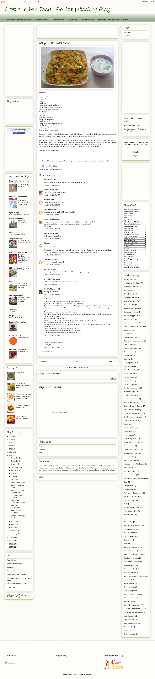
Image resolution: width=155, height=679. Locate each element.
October (14, 464)
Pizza (126, 518)
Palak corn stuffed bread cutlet (17, 491)
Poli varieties (128, 522)
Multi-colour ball (23, 351)
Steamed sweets (130, 601)
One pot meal (128, 486)
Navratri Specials (130, 475)
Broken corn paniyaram (15, 506)
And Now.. (12, 311)
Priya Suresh (48, 209)
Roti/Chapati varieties (131, 562)
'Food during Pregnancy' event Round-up (22, 385)
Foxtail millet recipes (131, 399)
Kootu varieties (129, 446)
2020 (11, 436)
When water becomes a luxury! (19, 214)
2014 (11, 446)
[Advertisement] (80, 31)
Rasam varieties (129, 551)
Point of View (14, 212)
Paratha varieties (130, 500)
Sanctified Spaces (50, 289)
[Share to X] (51, 166)
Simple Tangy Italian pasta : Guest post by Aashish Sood (23, 396)
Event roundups (129, 391)
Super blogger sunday (132, 125)
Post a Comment (47, 352)
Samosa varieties (130, 572)
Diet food (127, 359)
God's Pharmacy (23, 338)
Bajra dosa (14, 479)
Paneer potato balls (18, 482)
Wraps (126, 630)
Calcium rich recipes (131, 323)
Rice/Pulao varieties (55, 169)
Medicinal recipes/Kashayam (134, 464)
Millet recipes (128, 467)
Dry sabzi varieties (130, 370)
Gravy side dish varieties (132, 413)
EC (45, 243)
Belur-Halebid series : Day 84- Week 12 (23, 286)
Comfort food (128, 344)
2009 (11, 541)
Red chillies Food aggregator (17, 574)
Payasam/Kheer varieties (133, 507)
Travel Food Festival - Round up (23, 406)
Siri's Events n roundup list (16, 584)
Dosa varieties (129, 366)
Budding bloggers (130, 316)
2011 (11, 455)
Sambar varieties (130, 569)
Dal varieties (128, 352)
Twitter (41, 453)
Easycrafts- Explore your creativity (19, 19)
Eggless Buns (128, 381)
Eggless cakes (129, 384)
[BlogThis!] (49, 166)
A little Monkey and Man (17, 234)
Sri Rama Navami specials (133, 594)
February (14, 531)
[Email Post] (43, 166)
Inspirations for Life (17, 232)
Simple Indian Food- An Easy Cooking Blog (57, 9)
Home (78, 362)
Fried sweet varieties (131, 402)
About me (127, 32)
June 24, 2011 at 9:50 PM (52, 205)
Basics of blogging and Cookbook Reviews (113, 19)
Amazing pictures (87, 19)
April (13, 524)
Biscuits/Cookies (129, 301)
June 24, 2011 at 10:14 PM (52, 215)
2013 (11, 449)
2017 (11, 440)
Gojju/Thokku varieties (132, 410)
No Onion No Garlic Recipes (134, 478)
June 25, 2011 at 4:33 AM (52, 229)
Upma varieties (129, 619)
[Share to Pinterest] (56, 166)
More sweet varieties (131, 471)
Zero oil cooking (129, 634)
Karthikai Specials (130, 439)
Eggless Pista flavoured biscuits (18, 501)
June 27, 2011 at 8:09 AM (52, 275)
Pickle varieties (129, 514)
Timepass (13, 309)
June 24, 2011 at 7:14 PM (52, 195)
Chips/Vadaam (129, 334)
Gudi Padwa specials (131, 420)
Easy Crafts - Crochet (17, 322)
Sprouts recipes (129, 590)
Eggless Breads (129, 377)
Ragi (125, 543)
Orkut (40, 446)
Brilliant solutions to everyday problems (23, 299)
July (13, 473)
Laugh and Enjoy (15, 316)
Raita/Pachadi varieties (132, 547)
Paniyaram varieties (131, 496)
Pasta (126, 504)
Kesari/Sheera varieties (132, 442)
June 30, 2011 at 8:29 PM (52, 347)
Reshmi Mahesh (49, 189)
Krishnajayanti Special (131, 449)
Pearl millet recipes (130, 511)
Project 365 (73, 19)
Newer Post (43, 362)
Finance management (16, 317)
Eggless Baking (129, 373)
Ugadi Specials (129, 616)
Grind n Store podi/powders (133, 417)
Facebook (42, 449)
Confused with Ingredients (133, 348)
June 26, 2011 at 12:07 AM (52, 265)
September (15, 467)
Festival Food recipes (131, 395)
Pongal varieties (129, 529)
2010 (11, 538)
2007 (11, 547)
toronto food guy (49, 279)
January (14, 534)
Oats (125, 482)
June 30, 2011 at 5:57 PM (52, 294)
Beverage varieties (130, 297)
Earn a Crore (11, 560)
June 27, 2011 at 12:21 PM (52, 285)
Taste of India (11, 587)
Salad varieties (129, 565)
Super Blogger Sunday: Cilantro (22, 417)
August (14, 470)
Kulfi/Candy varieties (131, 453)
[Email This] (47, 166)
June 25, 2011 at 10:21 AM (52, 255)
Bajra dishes (128, 290)
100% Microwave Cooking (19, 268)
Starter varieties (129, 598)
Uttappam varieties (130, 623)
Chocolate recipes (130, 337)
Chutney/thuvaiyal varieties (133, 341)
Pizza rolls (21, 270)
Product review (129, 536)
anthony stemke (49, 219)
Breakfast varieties (130, 308)
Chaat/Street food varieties (133, 326)
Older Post (112, 362)
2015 (11, 443)
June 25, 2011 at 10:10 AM (52, 239)
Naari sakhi (11, 567)
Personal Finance (42, 19)
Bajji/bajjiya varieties (131, 287)
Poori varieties (129, 533)
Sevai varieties (129, 583)
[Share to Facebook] (54, 166)
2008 (11, 544)
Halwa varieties (129, 428)
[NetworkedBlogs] (19, 130)
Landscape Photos (16, 218)
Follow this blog (19, 133)
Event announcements (132, 388)
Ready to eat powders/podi (133, 554)
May (13, 521)
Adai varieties (128, 279)
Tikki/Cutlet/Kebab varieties (133, 612)
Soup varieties (129, 587)
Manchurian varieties (131, 460)
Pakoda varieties (130, 489)
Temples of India (58, 19)
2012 (11, 452)
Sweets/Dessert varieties (132, 609)
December (15, 458)
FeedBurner (140, 156)
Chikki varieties (129, 330)
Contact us (127, 36)
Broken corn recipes (131, 312)
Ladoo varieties (129, 457)
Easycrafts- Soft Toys (17, 349)
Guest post (128, 424)
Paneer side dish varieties (133, 493)
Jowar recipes (129, 435)
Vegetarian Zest (49, 259)
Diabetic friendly (129, 355)
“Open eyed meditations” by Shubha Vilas (23, 202)
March (13, 527)
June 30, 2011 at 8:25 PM (52, 335)
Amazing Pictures (16, 296)
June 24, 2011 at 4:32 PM (52, 185)
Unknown (47, 199)
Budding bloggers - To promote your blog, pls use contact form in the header (136, 131)
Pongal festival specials (132, 525)
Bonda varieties (129, 305)
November (15, 461)
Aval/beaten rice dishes (132, 283)
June (13, 476)
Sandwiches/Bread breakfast (134, 576)
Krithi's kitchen (49, 233)
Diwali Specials (129, 363)
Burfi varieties (128, 319)
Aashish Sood (49, 299)
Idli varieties (128, 431)
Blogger (88, 674)
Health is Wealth (15, 336)
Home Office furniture (14, 564)
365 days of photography (19, 282)
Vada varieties (129, 627)
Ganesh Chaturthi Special (133, 406)
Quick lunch (128, 540)
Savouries (127, 580)
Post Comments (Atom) (82, 367)
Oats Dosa (20, 372)
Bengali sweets (129, 294)
